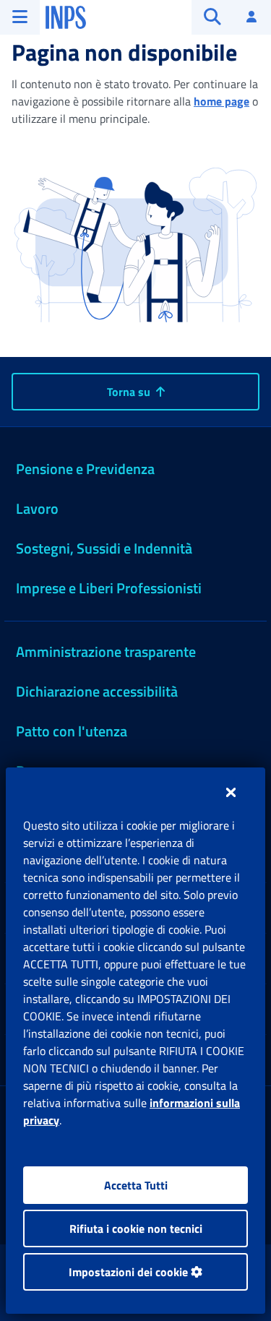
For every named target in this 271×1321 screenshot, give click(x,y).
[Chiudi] (231, 792)
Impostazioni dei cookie (130, 1272)
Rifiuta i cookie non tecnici (135, 1228)
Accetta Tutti (136, 1185)
